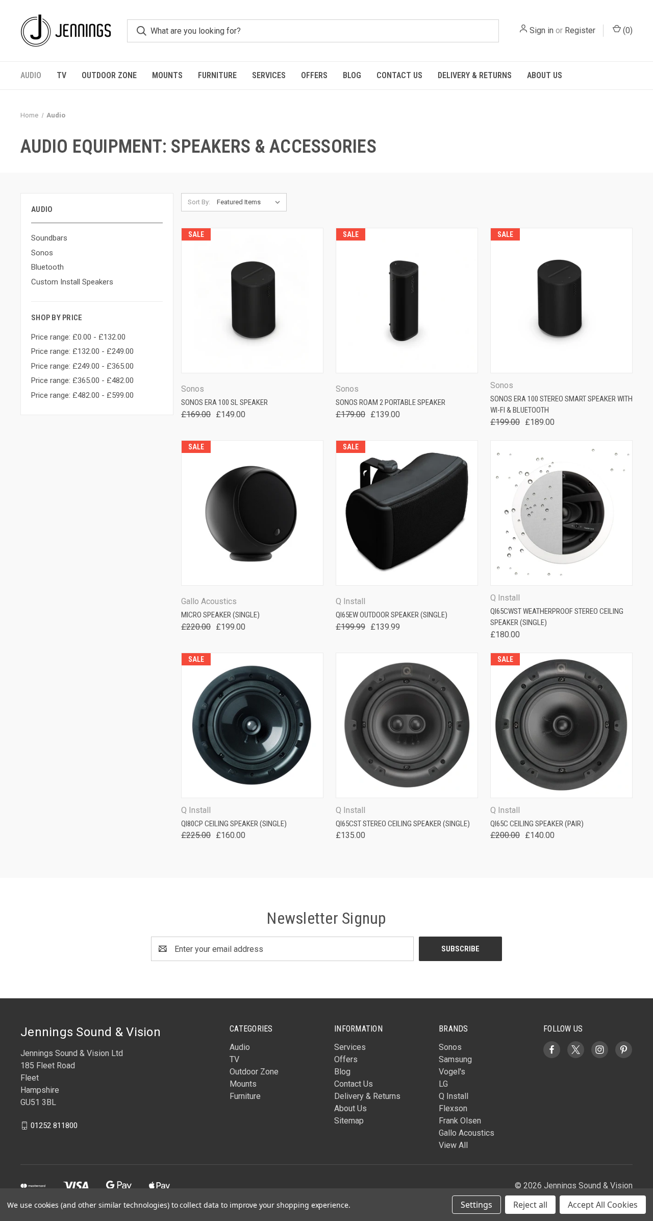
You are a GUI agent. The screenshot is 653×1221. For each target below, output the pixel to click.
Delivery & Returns (475, 75)
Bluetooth (47, 267)
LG (443, 1084)
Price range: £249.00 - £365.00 (82, 366)
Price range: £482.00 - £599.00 (82, 395)
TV (61, 75)
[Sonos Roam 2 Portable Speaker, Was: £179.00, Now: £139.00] (407, 300)
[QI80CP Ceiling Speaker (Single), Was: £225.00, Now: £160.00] (252, 725)
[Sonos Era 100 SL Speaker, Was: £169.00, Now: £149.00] (252, 300)
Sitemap (349, 1121)
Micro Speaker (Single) (220, 614)
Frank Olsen (460, 1121)
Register (580, 30)
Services (269, 75)
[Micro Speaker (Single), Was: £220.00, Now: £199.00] (252, 513)
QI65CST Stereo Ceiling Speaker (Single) (403, 823)
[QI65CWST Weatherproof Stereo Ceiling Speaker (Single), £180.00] (561, 513)
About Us (544, 75)
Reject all (530, 1204)
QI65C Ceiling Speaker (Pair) (537, 823)
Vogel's (452, 1071)
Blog (352, 75)
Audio (30, 75)
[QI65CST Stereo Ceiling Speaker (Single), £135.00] (407, 725)
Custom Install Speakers (72, 281)
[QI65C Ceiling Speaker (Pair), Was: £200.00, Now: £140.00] (561, 725)
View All (453, 1145)
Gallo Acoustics (466, 1133)
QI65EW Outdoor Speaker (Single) (391, 614)
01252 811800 (54, 1125)
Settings (476, 1204)
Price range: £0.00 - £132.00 (78, 337)
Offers (314, 75)
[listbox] (250, 202)
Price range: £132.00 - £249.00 (82, 351)
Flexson (453, 1108)
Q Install (453, 1096)
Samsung (455, 1059)
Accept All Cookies (603, 1204)
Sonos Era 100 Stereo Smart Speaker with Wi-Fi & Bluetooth (561, 404)
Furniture (217, 75)
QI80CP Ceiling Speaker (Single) (234, 823)
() (627, 30)
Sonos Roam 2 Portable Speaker (390, 402)
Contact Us (399, 75)
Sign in (542, 30)
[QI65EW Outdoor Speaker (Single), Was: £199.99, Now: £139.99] (407, 513)
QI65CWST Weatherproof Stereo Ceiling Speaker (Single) (556, 617)
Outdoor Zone (109, 75)
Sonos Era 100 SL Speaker (224, 402)
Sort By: (199, 202)
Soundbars (49, 238)
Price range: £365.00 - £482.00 (82, 380)
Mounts (167, 75)
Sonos (42, 252)
